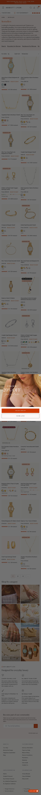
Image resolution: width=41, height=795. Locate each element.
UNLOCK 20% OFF (20, 410)
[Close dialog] (40, 375)
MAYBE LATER (20, 416)
